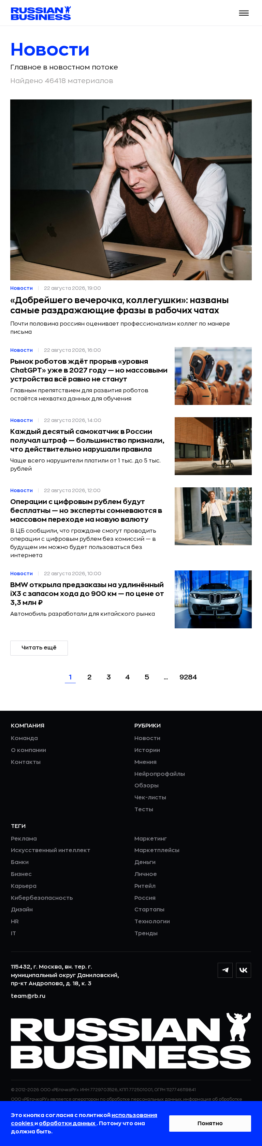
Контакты (26, 762)
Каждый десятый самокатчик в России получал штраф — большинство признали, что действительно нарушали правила (87, 440)
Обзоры (146, 785)
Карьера (24, 886)
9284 (188, 677)
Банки (20, 862)
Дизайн (22, 909)
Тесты (143, 809)
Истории (147, 750)
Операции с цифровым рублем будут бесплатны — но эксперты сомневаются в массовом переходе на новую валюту (86, 510)
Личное (145, 874)
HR (15, 921)
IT (13, 933)
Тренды (146, 933)
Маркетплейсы (156, 850)
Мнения (145, 762)
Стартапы (149, 909)
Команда (24, 738)
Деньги (145, 862)
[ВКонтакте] (243, 970)
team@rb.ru (28, 996)
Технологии (152, 921)
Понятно (210, 1123)
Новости (147, 738)
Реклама (24, 839)
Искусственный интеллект (50, 850)
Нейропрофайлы (159, 774)
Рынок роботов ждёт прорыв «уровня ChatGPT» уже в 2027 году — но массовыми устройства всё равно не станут (89, 370)
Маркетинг (150, 839)
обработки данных (68, 1123)
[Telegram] (225, 970)
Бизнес (21, 874)
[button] (244, 13)
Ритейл (145, 886)
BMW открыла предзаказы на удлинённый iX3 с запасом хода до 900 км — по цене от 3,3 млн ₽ (87, 593)
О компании (28, 750)
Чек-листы (150, 797)
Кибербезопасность (42, 898)
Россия (145, 898)
